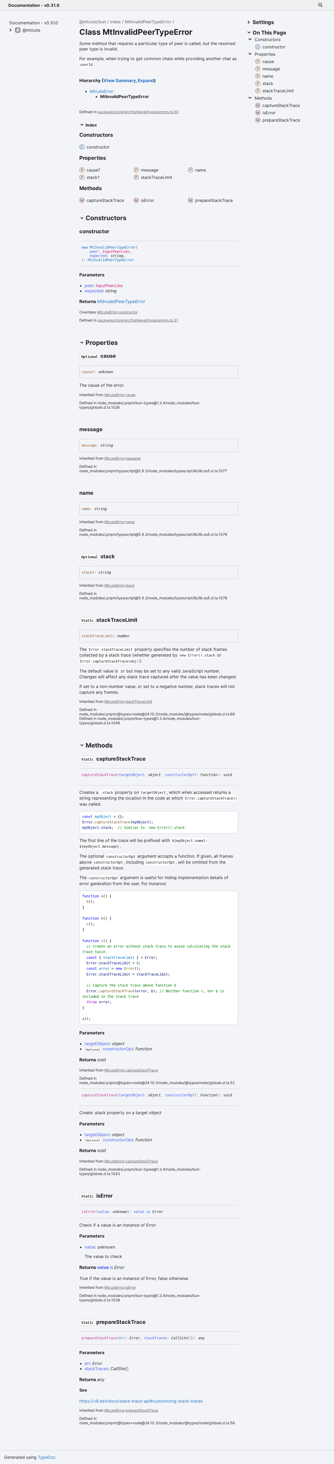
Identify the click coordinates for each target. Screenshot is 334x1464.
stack (130, 585)
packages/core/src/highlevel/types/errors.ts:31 (138, 320)
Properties (265, 54)
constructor (128, 312)
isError (130, 1287)
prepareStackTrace (141, 1410)
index (115, 21)
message (133, 458)
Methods (263, 98)
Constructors (268, 39)
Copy (229, 817)
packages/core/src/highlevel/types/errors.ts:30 (138, 112)
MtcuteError (102, 91)
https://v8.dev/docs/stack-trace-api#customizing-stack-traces (141, 1401)
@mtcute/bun (92, 21)
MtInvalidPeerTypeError (148, 21)
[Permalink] (114, 232)
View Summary (120, 80)
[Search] (320, 5)
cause (130, 394)
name (130, 522)
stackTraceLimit (138, 701)
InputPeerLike (115, 251)
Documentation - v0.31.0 (33, 5)
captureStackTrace (141, 1070)
